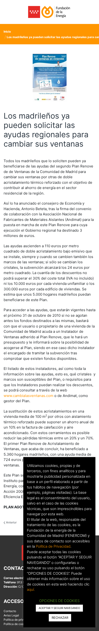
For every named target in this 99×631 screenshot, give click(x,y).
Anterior (11, 522)
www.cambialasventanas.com (28, 395)
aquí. (31, 589)
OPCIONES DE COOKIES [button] (59, 600)
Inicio (7, 31)
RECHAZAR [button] (60, 618)
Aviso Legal (11, 615)
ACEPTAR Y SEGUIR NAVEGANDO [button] (59, 608)
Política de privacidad (18, 619)
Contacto (10, 611)
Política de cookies (16, 624)
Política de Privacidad (53, 546)
